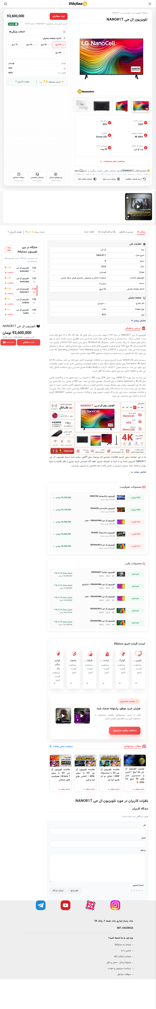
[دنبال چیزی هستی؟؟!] (5, 4)
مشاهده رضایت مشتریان (124, 730)
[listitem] (98, 497)
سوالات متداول (124, 974)
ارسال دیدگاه (58, 890)
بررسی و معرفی (126, 232)
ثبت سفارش (28, 342)
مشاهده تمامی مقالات (63, 746)
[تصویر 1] (141, 104)
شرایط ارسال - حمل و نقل (119, 962)
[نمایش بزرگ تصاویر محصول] (111, 59)
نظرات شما (89, 232)
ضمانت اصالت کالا (122, 956)
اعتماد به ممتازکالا (123, 944)
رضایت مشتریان (10, 342)
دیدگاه (143, 850)
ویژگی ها (141, 232)
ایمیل (143, 837)
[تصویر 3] (101, 104)
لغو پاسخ (74, 890)
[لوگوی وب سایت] (78, 4)
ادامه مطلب (139, 789)
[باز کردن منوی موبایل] (150, 4)
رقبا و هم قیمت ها (106, 232)
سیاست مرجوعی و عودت (119, 968)
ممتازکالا (144, 13)
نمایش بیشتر (139, 320)
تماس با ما (126, 950)
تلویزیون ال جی (136, 13)
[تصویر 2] (121, 104)
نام (145, 825)
